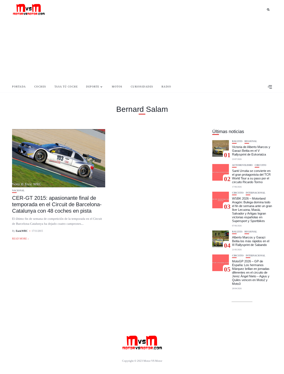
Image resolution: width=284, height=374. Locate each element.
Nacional (18, 190)
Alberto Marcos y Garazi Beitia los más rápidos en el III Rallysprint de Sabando (250, 241)
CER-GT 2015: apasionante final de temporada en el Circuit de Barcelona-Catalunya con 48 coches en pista (57, 204)
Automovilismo (242, 165)
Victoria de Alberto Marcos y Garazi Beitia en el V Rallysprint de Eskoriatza (251, 150)
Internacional (255, 193)
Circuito (260, 165)
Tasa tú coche (66, 86)
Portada (19, 86)
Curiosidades (142, 86)
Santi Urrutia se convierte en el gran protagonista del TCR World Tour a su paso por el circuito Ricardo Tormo (251, 176)
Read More (19, 238)
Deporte (92, 86)
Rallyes (237, 141)
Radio (166, 86)
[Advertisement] (142, 50)
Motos (117, 86)
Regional (250, 141)
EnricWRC (22, 231)
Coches (40, 86)
